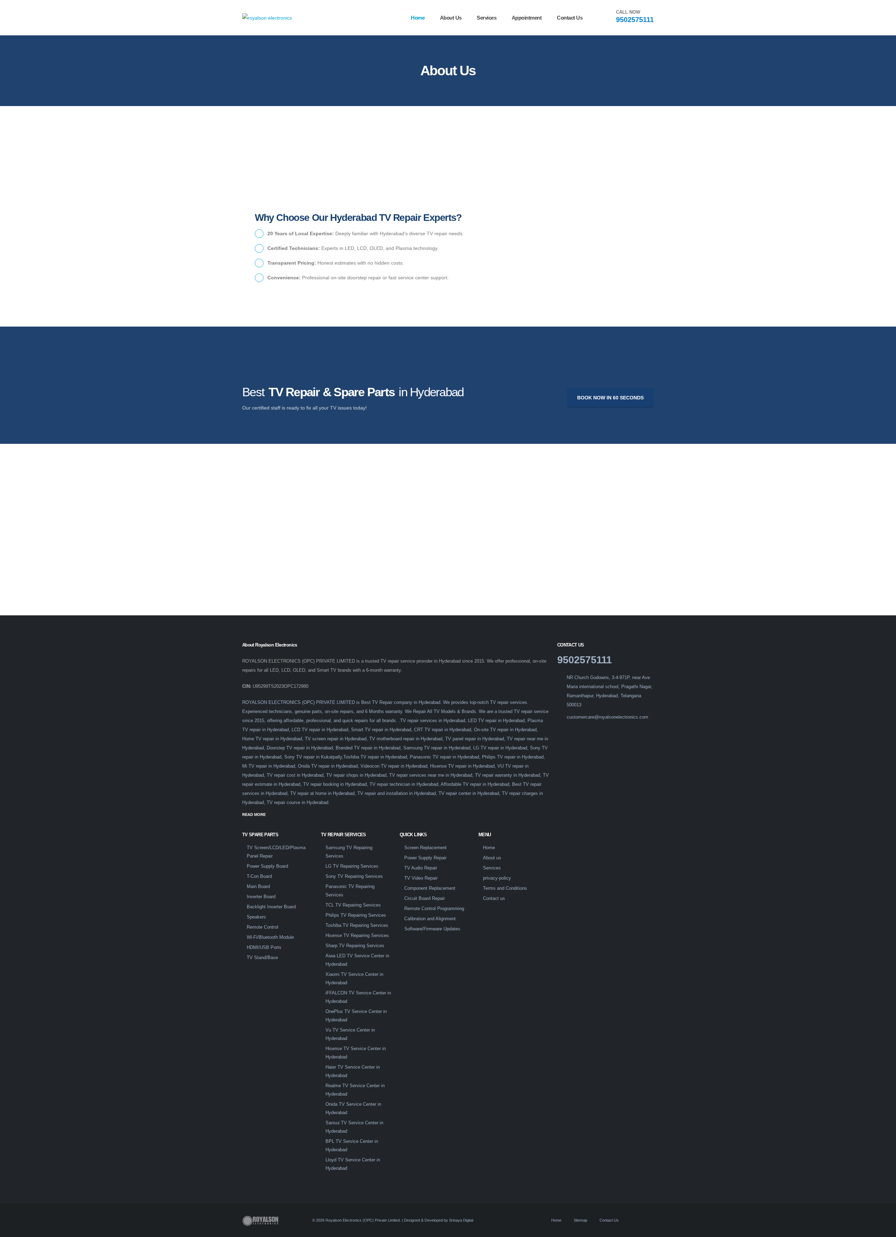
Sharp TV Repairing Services (355, 945)
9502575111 (635, 19)
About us (451, 18)
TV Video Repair (421, 878)
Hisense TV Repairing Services (357, 935)
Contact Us (608, 1220)
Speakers (256, 917)
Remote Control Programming (434, 908)
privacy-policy (497, 878)
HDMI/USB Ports (264, 947)
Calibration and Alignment (430, 918)
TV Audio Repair (420, 868)
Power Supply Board (267, 866)
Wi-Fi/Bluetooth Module (270, 937)
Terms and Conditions (505, 888)
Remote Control (262, 927)
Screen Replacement (425, 847)
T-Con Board (259, 876)
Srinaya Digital (461, 1220)
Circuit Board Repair (424, 898)
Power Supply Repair (425, 857)
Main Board (258, 886)
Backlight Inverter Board (271, 906)
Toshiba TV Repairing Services (357, 925)
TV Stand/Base (262, 957)
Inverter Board (261, 896)
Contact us (569, 18)
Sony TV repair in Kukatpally (313, 757)
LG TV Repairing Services (352, 866)
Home (418, 18)
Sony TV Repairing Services (354, 876)
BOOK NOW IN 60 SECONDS (610, 397)
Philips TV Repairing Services (356, 915)
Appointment (527, 18)
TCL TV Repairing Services (353, 905)
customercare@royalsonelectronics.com (607, 717)
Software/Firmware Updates (432, 929)
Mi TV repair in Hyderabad (268, 766)
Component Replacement (429, 888)
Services (486, 18)
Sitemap (580, 1220)
